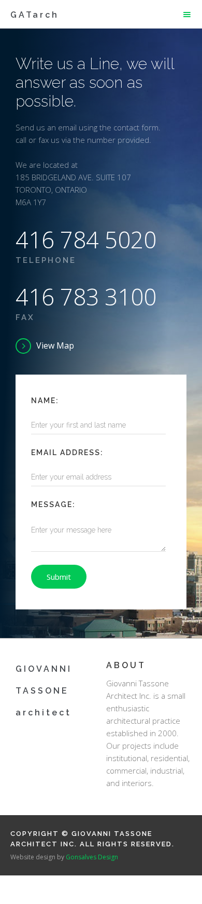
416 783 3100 (86, 296)
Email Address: (67, 452)
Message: (53, 504)
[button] (187, 14)
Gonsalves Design (92, 857)
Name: (45, 400)
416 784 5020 (86, 239)
